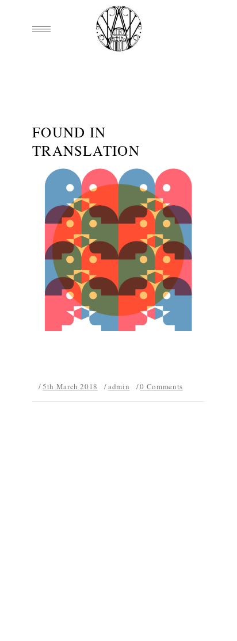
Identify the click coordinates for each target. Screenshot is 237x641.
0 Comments (161, 386)
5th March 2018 (70, 386)
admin (118, 386)
